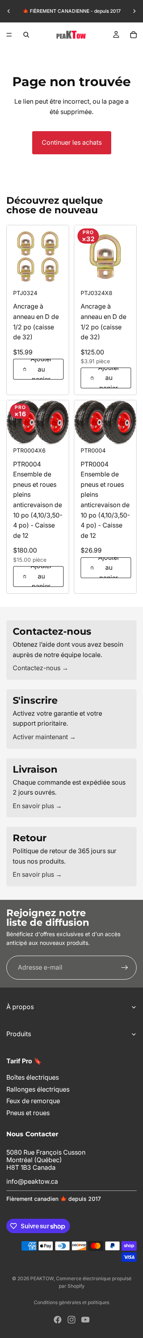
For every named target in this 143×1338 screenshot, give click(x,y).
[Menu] (9, 35)
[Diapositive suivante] (134, 11)
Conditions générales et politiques (71, 1302)
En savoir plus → (37, 806)
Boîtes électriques (32, 1078)
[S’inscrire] (124, 967)
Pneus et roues (28, 1113)
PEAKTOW (42, 1278)
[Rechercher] (26, 34)
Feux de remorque (33, 1101)
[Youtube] (85, 1319)
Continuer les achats (72, 142)
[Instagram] (71, 1319)
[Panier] (133, 34)
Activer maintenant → (44, 737)
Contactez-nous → (40, 668)
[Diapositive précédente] (8, 11)
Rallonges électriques (38, 1089)
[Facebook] (57, 1319)
